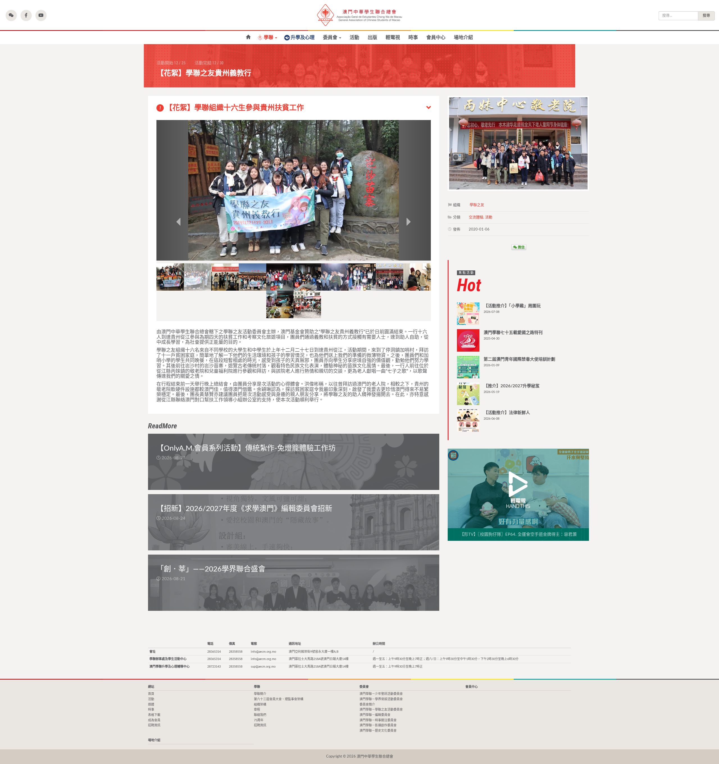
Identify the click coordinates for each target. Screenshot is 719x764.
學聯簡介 (260, 693)
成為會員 (154, 720)
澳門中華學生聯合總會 (359, 15)
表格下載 (154, 714)
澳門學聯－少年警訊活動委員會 (381, 693)
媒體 (151, 704)
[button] (11, 15)
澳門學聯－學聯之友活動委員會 (381, 709)
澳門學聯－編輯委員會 (375, 714)
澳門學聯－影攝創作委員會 (378, 725)
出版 (372, 37)
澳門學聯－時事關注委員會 (378, 720)
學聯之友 (477, 205)
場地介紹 (463, 37)
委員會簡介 (367, 704)
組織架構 (260, 704)
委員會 (330, 37)
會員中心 (435, 37)
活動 (354, 37)
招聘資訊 (154, 725)
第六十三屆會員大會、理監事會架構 (278, 699)
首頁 (248, 37)
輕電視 (393, 37)
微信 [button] (521, 247)
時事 (413, 37)
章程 (257, 709)
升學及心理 (303, 37)
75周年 (258, 720)
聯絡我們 (260, 714)
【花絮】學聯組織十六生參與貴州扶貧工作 (231, 108)
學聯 (269, 37)
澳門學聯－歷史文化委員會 (378, 730)
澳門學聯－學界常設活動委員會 (381, 699)
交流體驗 (476, 217)
